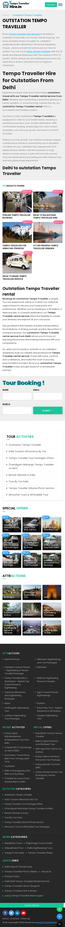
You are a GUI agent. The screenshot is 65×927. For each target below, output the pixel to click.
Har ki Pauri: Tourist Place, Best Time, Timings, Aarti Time (17, 758)
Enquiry (51, 5)
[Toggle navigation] (60, 5)
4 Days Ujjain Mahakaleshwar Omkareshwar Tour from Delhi (16, 738)
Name (5, 389)
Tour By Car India (18, 481)
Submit (47, 410)
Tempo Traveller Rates (40, 852)
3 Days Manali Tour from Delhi (48, 766)
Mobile (6, 404)
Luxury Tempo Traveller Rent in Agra (24, 895)
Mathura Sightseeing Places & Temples (47, 680)
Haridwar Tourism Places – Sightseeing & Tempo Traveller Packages (17, 670)
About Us (46, 871)
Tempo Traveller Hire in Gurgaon (22, 886)
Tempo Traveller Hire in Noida (21, 890)
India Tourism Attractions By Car (27, 451)
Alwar (7, 703)
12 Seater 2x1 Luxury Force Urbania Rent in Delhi (17, 780)
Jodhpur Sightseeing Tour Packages (15, 717)
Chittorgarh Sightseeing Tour (16, 709)
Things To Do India (14, 852)
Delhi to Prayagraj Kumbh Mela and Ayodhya (17, 772)
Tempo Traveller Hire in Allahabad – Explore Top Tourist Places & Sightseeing (16, 683)
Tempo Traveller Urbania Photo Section (31, 488)
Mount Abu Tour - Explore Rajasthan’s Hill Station (49, 709)
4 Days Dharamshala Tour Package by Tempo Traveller (49, 775)
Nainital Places (12, 659)
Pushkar (41, 703)
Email (36, 389)
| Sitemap (25, 918)
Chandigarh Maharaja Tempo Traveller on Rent (31, 466)
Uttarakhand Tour (14, 848)
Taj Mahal (9, 766)
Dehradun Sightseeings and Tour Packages (49, 661)
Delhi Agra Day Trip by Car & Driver (49, 750)
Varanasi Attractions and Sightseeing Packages (15, 695)
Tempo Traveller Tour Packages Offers (31, 458)
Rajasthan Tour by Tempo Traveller (49, 735)
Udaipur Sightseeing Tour (47, 717)
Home (5, 15)
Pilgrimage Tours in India (39, 843)
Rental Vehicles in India (22, 475)
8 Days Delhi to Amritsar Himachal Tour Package (48, 758)
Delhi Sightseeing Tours (40, 848)
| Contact (14, 918)
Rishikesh (41, 667)
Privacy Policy (12, 876)
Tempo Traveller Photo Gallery (21, 871)
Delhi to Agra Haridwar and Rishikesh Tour (47, 743)
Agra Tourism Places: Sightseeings (47, 694)
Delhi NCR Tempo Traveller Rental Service (27, 881)
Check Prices (31, 905)
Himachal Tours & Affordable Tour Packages (27, 826)
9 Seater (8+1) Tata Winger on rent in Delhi (18, 749)
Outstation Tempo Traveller (25, 445)
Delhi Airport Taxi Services (18, 866)
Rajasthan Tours (13, 843)
